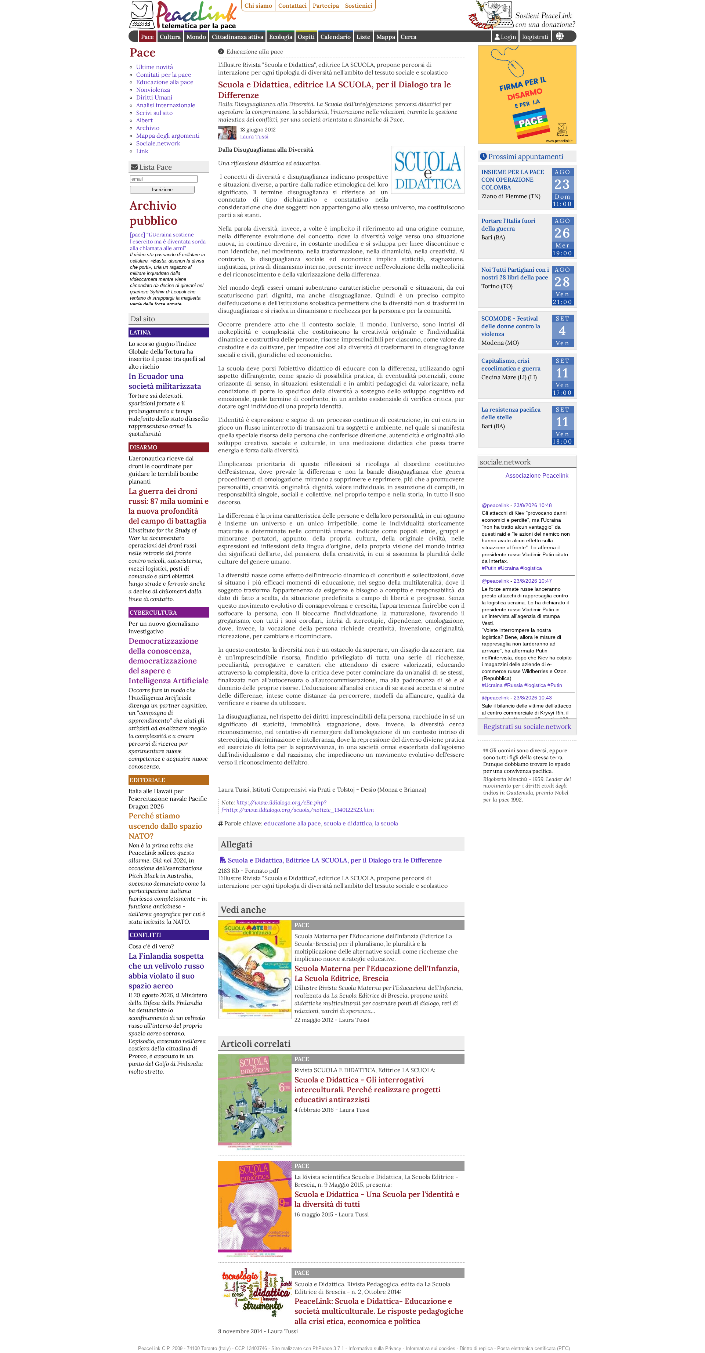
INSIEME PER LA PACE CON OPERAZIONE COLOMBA (512, 179)
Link (142, 151)
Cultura (170, 36)
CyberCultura (153, 612)
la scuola (386, 823)
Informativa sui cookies (430, 1348)
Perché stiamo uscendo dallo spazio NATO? (165, 825)
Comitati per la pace (163, 74)
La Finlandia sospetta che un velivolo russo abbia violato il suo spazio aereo (166, 971)
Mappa (385, 36)
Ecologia (280, 36)
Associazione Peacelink (537, 476)
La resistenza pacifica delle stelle (510, 413)
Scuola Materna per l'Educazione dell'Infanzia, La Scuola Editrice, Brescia (376, 973)
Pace (147, 36)
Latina (140, 332)
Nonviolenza (153, 89)
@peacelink (495, 505)
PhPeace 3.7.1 (328, 1348)
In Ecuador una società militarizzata (165, 381)
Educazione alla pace (165, 82)
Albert (144, 120)
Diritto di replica (476, 1348)
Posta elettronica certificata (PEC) (533, 1348)
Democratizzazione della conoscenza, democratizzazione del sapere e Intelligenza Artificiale (169, 660)
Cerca (408, 36)
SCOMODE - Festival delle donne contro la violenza (510, 326)
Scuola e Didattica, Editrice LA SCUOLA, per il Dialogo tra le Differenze (335, 860)
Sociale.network (158, 143)
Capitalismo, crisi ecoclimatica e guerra (510, 364)
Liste (363, 36)
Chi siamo (258, 5)
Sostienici (358, 5)
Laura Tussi (254, 136)
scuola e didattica (348, 823)
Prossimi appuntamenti (525, 156)
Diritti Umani (154, 97)
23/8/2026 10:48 (533, 505)
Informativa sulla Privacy (374, 1348)
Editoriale (147, 780)
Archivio (147, 127)
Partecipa (326, 5)
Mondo (196, 36)
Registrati (535, 36)
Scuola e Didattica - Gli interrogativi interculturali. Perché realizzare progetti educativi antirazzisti (367, 1089)
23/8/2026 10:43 (533, 698)
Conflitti (145, 934)
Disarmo (143, 447)
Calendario (336, 36)
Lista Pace (155, 167)
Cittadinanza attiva (237, 36)
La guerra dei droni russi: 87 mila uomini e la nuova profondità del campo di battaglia (169, 506)
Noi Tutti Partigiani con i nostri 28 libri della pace (515, 273)
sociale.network (505, 461)
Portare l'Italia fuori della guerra (508, 224)
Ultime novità (154, 66)
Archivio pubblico (153, 213)
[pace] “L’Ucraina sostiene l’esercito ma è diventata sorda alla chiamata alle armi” (168, 241)
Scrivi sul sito (154, 112)
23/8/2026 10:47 (533, 581)
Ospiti (306, 36)
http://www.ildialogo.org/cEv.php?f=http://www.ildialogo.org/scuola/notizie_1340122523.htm (297, 806)
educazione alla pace (292, 823)
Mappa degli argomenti (168, 135)
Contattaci (292, 5)
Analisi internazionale (165, 105)
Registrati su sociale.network (527, 726)
